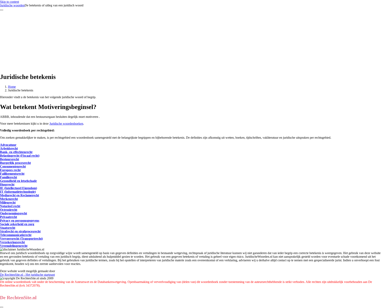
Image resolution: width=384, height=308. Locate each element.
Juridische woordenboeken (66, 123)
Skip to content (9, 1)
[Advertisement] (192, 41)
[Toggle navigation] (1, 10)
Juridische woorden (12, 5)
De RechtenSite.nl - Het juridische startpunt (27, 274)
